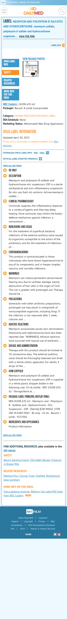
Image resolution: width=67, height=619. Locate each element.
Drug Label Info (9, 62)
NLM (22, 528)
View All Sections (12, 165)
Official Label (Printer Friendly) (20, 158)
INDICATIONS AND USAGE (20, 227)
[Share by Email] (55, 534)
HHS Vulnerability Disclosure (41, 525)
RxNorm (35, 491)
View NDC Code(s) (13, 495)
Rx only (13, 170)
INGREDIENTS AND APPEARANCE (24, 422)
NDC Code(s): (10, 104)
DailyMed (33, 11)
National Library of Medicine (24, 2)
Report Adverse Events (16, 460)
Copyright (28, 521)
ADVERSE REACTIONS (19, 324)
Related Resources (9, 81)
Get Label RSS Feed (52, 491)
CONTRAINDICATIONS (18, 252)
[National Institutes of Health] (4, 2)
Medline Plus (11, 475)
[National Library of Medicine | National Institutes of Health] (33, 511)
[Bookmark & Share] (59, 534)
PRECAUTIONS (15, 299)
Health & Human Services (43, 528)
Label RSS (56, 45)
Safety (7, 72)
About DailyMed (25, 517)
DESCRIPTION (15, 176)
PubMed (40, 475)
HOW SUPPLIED (16, 371)
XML (42, 153)
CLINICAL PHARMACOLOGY (21, 201)
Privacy (41, 521)
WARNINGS (14, 274)
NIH (12, 528)
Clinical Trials (27, 475)
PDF (36, 153)
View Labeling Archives (17, 491)
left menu (9, 450)
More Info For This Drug (9, 95)
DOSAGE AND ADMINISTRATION (23, 346)
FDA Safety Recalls (40, 460)
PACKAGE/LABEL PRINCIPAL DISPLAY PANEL (29, 397)
